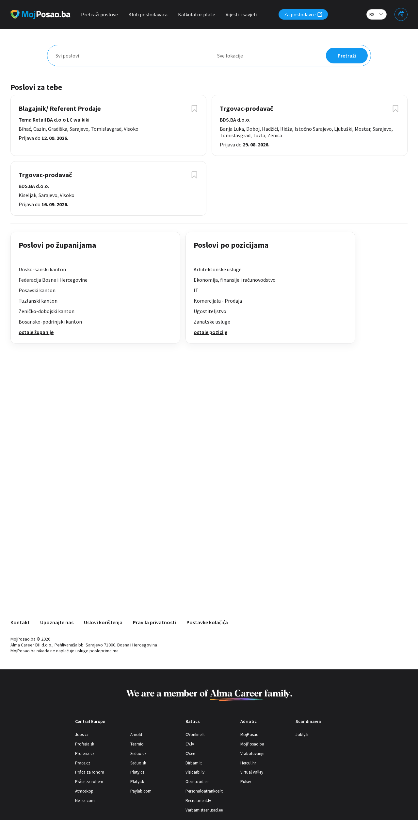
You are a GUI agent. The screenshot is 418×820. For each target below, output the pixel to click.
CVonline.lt (195, 734)
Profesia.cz (84, 753)
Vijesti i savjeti (241, 14)
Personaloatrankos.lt (204, 791)
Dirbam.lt (193, 763)
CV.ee (190, 753)
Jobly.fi (302, 734)
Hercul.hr (248, 763)
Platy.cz (137, 772)
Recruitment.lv (198, 800)
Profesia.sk (84, 744)
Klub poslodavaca (148, 14)
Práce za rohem (89, 781)
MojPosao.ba (252, 744)
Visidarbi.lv (194, 772)
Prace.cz (82, 763)
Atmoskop (84, 791)
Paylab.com (141, 791)
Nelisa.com (85, 800)
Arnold (136, 734)
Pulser (245, 781)
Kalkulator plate (196, 14)
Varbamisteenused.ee (204, 810)
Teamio (137, 744)
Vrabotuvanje (252, 753)
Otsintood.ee (196, 781)
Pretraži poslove (99, 14)
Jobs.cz (81, 734)
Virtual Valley (251, 772)
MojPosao (249, 734)
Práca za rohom (89, 772)
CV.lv (189, 744)
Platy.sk (137, 781)
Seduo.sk (138, 763)
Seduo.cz (138, 753)
